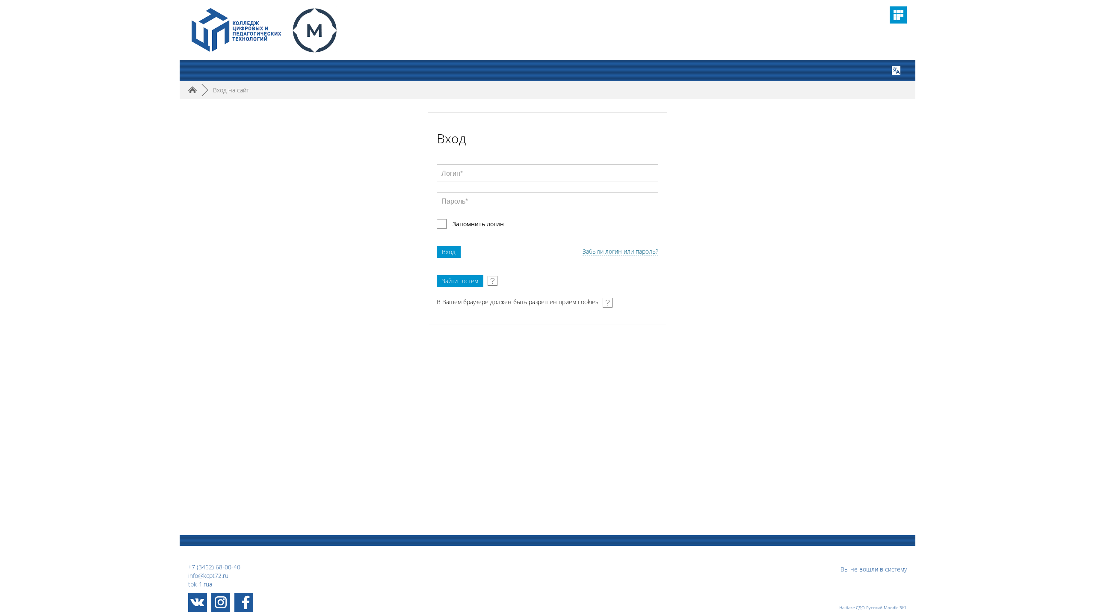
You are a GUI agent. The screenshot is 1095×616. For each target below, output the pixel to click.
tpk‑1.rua (200, 584)
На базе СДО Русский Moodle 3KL (873, 607)
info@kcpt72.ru (208, 576)
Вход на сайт (231, 90)
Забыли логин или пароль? (620, 251)
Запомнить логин (478, 224)
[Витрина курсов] (898, 15)
